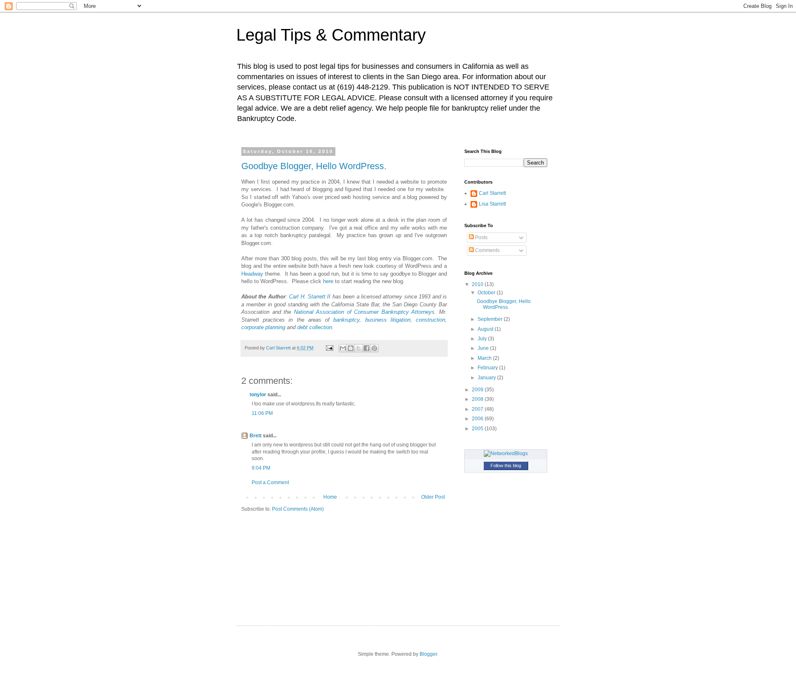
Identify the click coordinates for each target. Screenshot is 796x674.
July (483, 339)
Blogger (428, 654)
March (485, 358)
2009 (478, 390)
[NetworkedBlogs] (506, 453)
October (487, 293)
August (486, 329)
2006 (478, 419)
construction (430, 320)
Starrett (316, 296)
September (491, 319)
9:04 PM (261, 468)
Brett (256, 436)
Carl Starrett (492, 193)
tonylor (258, 395)
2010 (478, 284)
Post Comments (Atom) (298, 509)
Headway (252, 274)
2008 (478, 399)
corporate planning (263, 327)
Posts (481, 237)
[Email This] (343, 348)
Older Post (433, 497)
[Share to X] (358, 348)
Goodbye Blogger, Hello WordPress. (313, 166)
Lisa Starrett (492, 204)
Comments (487, 250)
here (328, 281)
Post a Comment (270, 482)
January (487, 378)
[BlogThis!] (351, 348)
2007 (478, 409)
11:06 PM (262, 413)
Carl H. (298, 296)
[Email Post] (329, 347)
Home (330, 497)
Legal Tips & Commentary (331, 35)
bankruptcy (346, 320)
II (327, 296)
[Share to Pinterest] (374, 348)
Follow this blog (505, 465)
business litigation (387, 320)
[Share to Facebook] (366, 348)
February (488, 368)
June (484, 348)
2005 (478, 429)
